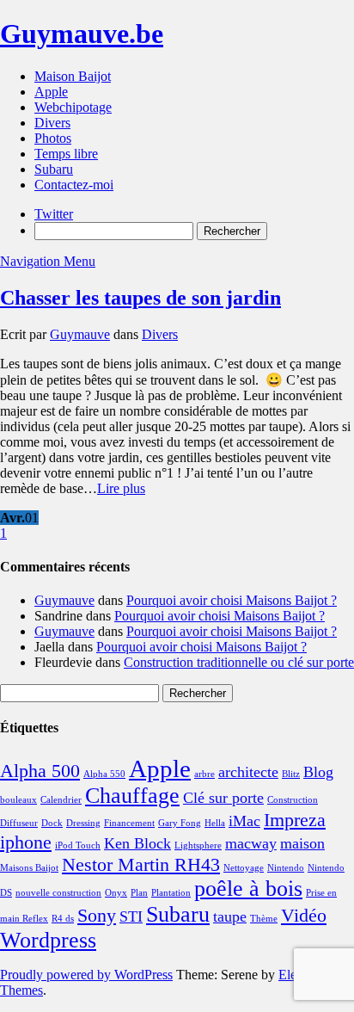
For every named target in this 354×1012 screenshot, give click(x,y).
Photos (52, 138)
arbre (204, 774)
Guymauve (80, 334)
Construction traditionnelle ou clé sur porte (239, 662)
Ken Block (137, 843)
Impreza (295, 819)
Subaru (53, 169)
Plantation (171, 893)
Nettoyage (243, 868)
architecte (248, 772)
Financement (129, 823)
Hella (214, 823)
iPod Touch (78, 845)
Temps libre (66, 153)
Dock (52, 823)
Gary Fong (179, 823)
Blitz (291, 774)
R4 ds (63, 918)
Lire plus (121, 488)
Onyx (116, 893)
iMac (244, 821)
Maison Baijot (72, 76)
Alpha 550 (104, 774)
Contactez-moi (73, 184)
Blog (318, 772)
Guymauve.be (81, 33)
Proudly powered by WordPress (86, 974)
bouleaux (18, 800)
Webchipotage (73, 107)
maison (302, 843)
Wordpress (48, 940)
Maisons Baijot (29, 868)
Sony (96, 915)
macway (251, 843)
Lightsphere (198, 845)
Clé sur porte (223, 797)
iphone (26, 842)
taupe (230, 916)
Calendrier (61, 800)
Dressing (83, 823)
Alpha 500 (40, 770)
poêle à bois (248, 888)
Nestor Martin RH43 (141, 864)
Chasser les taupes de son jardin (140, 298)
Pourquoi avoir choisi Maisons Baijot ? (231, 600)
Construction (292, 800)
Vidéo (304, 915)
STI (131, 916)
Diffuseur (19, 823)
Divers (52, 122)
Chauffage (132, 795)
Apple (51, 91)
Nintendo (285, 868)
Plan (139, 893)
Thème (264, 918)
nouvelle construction (58, 893)
